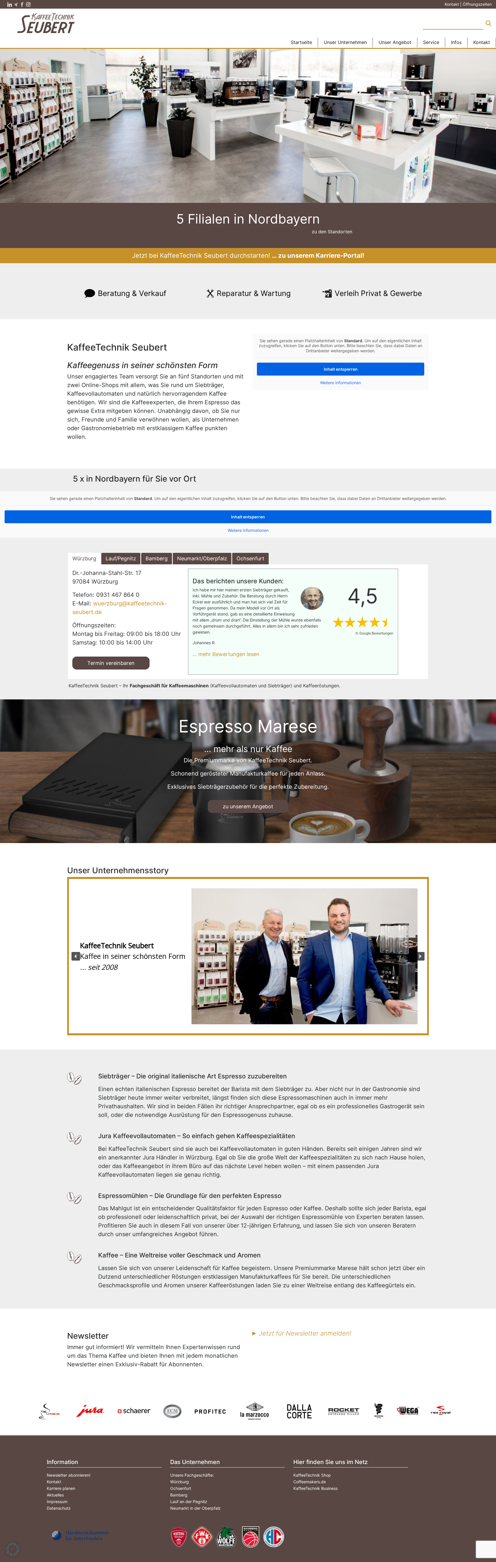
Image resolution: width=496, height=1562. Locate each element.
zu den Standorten (332, 231)
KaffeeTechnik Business (315, 1488)
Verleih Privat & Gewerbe (378, 293)
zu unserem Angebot (248, 806)
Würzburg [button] (84, 558)
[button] (8, 125)
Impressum (57, 1501)
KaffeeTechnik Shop (312, 1475)
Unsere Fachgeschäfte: (192, 1475)
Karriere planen (61, 1488)
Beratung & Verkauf (132, 293)
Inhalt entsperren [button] (341, 369)
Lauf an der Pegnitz (188, 1501)
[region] (248, 956)
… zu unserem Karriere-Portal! (318, 255)
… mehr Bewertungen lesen (226, 654)
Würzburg (179, 1481)
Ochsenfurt (180, 1488)
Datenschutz (59, 1508)
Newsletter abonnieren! (68, 1475)
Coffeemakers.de (309, 1481)
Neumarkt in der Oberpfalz (195, 1508)
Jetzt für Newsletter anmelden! (305, 1333)
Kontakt (54, 1481)
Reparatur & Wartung (254, 293)
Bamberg (178, 1494)
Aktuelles (55, 1494)
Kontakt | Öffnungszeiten (468, 4)
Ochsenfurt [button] (250, 558)
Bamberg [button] (157, 558)
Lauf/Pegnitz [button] (121, 558)
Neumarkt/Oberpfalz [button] (202, 558)
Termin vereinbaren (111, 663)
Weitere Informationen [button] (340, 382)
